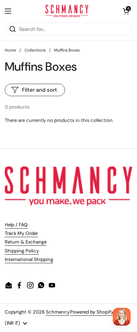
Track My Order (21, 233)
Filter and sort (39, 89)
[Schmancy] (67, 11)
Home (10, 50)
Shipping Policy (22, 251)
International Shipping (29, 259)
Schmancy (57, 312)
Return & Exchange (26, 242)
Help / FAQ (16, 225)
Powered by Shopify (91, 312)
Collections (35, 50)
